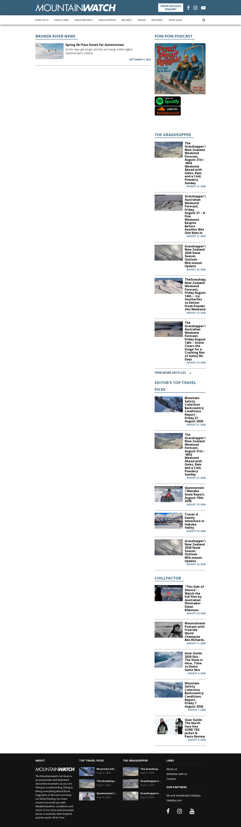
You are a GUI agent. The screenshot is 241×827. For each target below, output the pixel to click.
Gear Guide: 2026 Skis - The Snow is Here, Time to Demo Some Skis (194, 661)
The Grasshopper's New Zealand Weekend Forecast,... (107, 781)
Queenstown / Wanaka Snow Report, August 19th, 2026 (195, 494)
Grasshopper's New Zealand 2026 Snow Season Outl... (150, 793)
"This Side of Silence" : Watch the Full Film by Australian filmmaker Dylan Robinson (194, 598)
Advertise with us (176, 774)
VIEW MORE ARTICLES (173, 373)
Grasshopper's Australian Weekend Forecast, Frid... (150, 781)
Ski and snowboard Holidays (183, 795)
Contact (171, 779)
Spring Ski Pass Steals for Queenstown (95, 45)
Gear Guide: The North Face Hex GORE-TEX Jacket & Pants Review (195, 728)
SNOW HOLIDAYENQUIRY (170, 7)
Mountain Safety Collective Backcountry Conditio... (107, 769)
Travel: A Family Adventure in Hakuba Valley (194, 521)
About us (171, 769)
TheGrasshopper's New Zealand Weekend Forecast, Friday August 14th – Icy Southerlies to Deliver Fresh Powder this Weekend (198, 294)
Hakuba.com (174, 800)
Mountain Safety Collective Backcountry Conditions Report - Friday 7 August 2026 (194, 695)
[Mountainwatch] (75, 7)
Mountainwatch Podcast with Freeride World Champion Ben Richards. (197, 631)
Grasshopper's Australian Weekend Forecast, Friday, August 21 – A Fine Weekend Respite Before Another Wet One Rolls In (195, 214)
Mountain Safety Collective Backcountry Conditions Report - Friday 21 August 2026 (194, 409)
